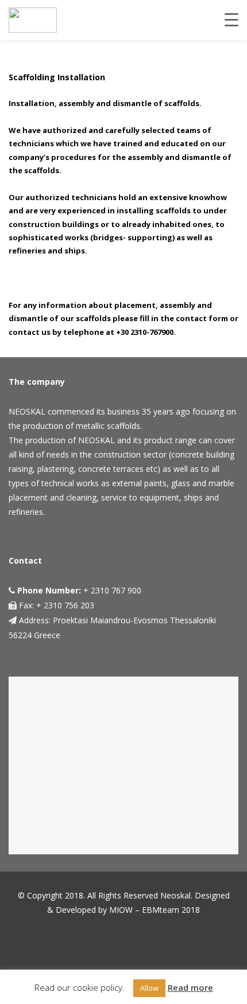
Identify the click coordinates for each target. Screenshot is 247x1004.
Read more (190, 987)
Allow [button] (149, 988)
